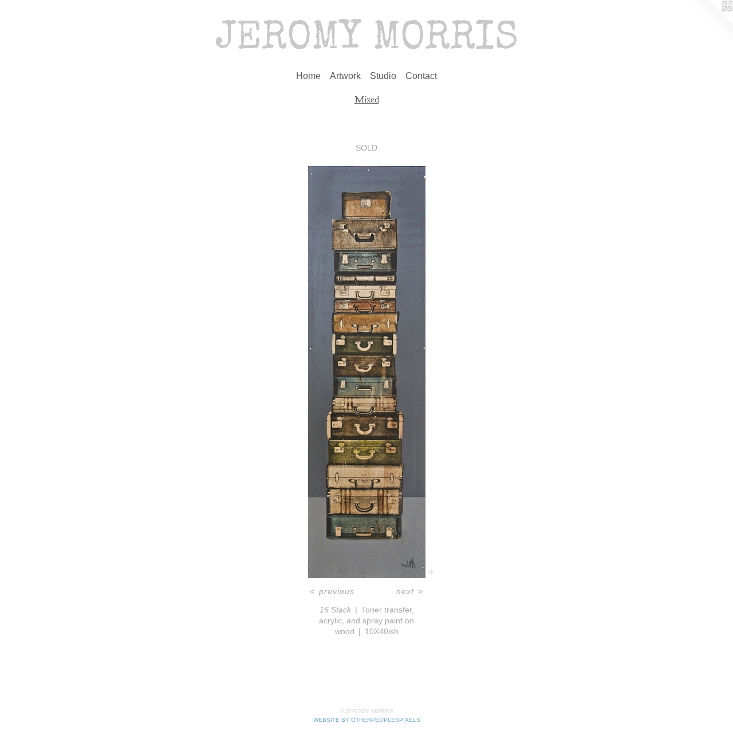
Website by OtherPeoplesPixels (366, 720)
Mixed (366, 99)
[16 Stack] (366, 372)
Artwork (345, 76)
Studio (383, 76)
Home (308, 76)
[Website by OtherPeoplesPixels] (710, 23)
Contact (421, 76)
